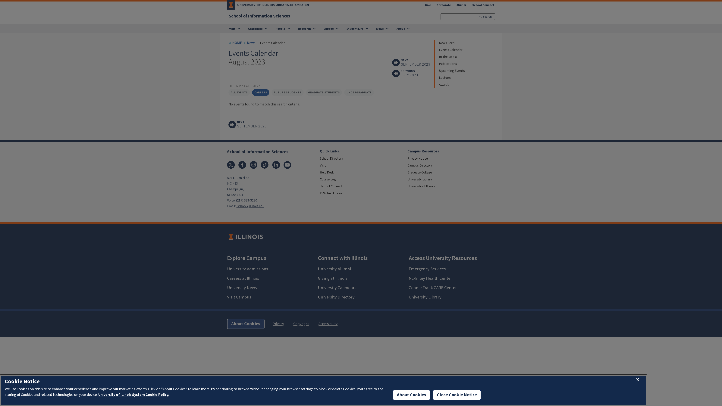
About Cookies (411, 395)
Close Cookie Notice (457, 395)
